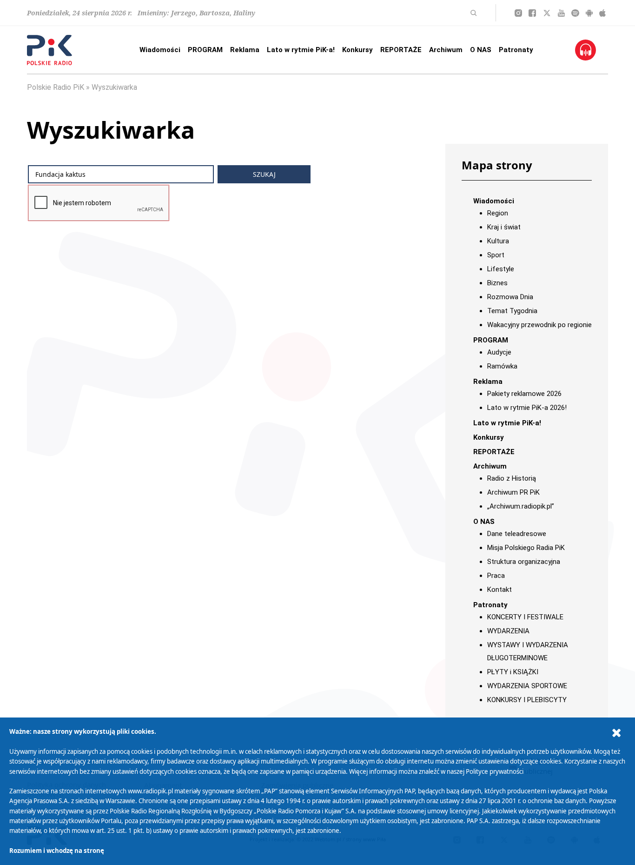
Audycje (499, 352)
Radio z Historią (511, 478)
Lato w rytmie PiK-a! (301, 50)
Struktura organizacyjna (523, 561)
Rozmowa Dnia (510, 297)
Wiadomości (159, 50)
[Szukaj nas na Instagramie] (518, 13)
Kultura (498, 241)
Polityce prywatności (494, 771)
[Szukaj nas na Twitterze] (546, 13)
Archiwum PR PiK (513, 492)
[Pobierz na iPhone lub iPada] (602, 13)
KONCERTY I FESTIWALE (525, 617)
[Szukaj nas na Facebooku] (532, 13)
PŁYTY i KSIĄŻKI (512, 672)
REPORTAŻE (401, 50)
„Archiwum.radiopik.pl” (520, 506)
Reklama (244, 50)
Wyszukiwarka (114, 87)
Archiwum (446, 50)
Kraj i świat (504, 227)
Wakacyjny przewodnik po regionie (539, 325)
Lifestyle (500, 269)
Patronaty (516, 50)
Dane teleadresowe (516, 534)
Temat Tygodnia (512, 311)
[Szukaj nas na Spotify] (575, 13)
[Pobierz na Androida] (589, 13)
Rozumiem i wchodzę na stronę (56, 850)
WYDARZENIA (508, 631)
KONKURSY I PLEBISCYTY (527, 700)
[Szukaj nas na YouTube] (561, 13)
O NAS (480, 50)
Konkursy (357, 50)
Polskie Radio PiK (55, 87)
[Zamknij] (616, 733)
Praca (496, 575)
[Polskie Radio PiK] (49, 50)
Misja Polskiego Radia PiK (526, 547)
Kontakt (499, 589)
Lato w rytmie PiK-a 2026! (527, 407)
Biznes (497, 283)
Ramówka (502, 366)
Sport (495, 255)
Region (497, 213)
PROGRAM (205, 50)
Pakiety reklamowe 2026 (524, 393)
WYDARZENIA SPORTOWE (527, 686)
